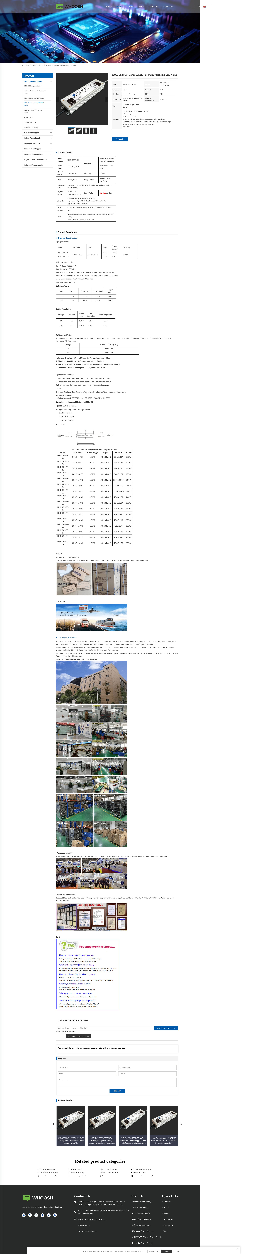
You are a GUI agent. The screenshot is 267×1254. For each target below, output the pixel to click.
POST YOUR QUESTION (166, 1028)
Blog (165, 1231)
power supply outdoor (109, 1169)
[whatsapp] (36, 1215)
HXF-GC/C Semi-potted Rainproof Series (35, 92)
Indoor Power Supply (32, 138)
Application (153, 6)
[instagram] (30, 1215)
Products (120, 6)
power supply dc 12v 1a (79, 1176)
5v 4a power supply (77, 1172)
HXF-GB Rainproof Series (32, 86)
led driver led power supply (143, 1169)
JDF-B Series (28, 117)
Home (109, 6)
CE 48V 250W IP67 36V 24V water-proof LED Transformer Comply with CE (164, 1140)
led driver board (76, 1169)
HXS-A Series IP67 (30, 122)
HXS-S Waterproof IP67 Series (34, 98)
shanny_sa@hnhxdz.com (95, 1219)
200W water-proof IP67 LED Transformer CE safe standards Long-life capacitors (133, 1140)
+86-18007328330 (92, 1210)
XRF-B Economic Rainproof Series (33, 111)
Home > (27, 65)
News (141, 6)
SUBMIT (117, 1091)
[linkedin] (55, 1215)
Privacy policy (84, 1225)
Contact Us (168, 6)
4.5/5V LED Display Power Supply (37, 160)
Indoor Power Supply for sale (69, 6)
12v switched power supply (49, 1172)
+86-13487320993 (85, 1213)
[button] (54, 1124)
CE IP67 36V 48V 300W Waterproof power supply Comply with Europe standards (71, 1140)
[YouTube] (24, 1215)
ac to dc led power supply (48, 1176)
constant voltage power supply (144, 1176)
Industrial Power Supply (32, 127)
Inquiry (121, 139)
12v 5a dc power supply (47, 1169)
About (131, 6)
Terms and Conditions (87, 1231)
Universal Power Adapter (34, 154)
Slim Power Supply (31, 132)
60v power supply (139, 1172)
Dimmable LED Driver (32, 143)
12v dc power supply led (110, 1172)
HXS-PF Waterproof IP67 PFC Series (34, 104)
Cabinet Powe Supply (32, 149)
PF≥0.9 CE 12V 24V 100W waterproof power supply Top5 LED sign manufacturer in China (102, 1141)
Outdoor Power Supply (33, 81)
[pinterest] (49, 1215)
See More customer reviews (78, 1036)
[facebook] (42, 1215)
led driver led (106, 1176)
